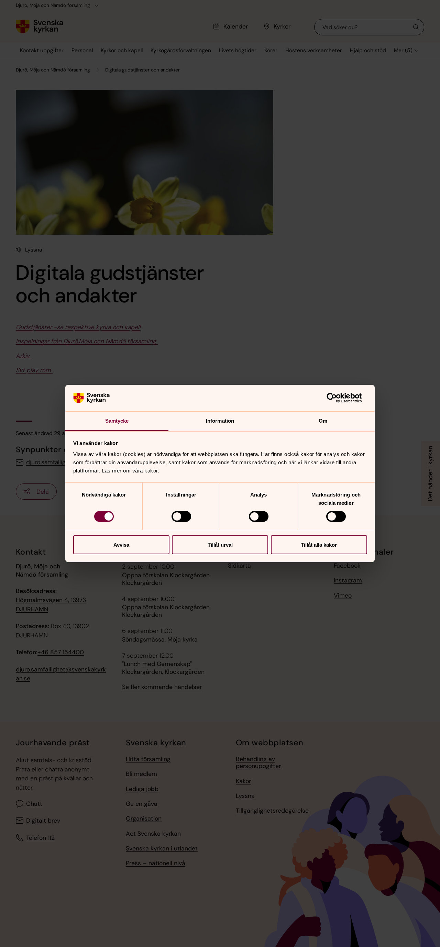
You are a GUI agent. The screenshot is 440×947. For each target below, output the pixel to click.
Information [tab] (220, 421)
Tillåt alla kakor (319, 545)
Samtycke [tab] (117, 421)
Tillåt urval (220, 545)
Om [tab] (323, 421)
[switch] (181, 516)
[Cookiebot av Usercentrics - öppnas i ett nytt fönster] (337, 398)
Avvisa (121, 545)
